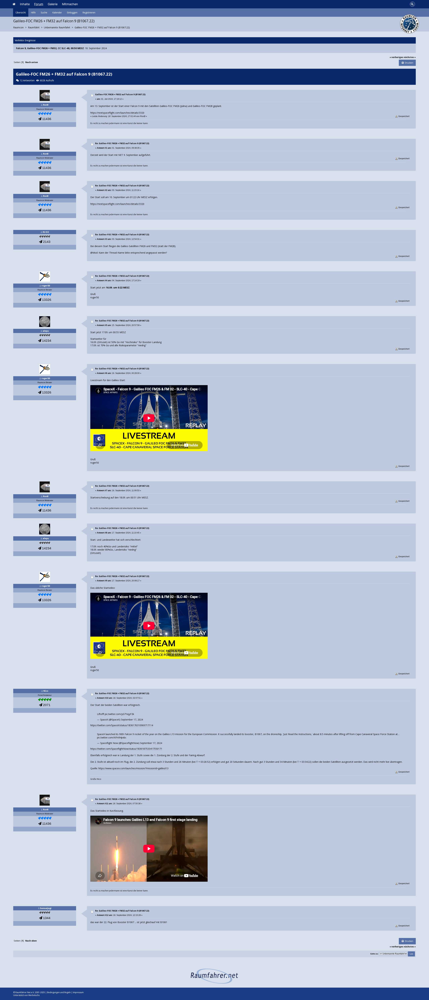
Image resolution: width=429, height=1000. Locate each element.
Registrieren (88, 12)
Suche (44, 12)
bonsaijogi (45, 908)
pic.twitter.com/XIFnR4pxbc (111, 737)
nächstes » (410, 57)
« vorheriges (396, 57)
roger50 (46, 285)
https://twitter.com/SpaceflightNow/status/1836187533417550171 (126, 748)
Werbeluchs (34, 995)
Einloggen (72, 12)
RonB (45, 104)
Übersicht (21, 12)
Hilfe (33, 12)
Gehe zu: (374, 954)
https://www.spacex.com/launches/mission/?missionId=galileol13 (133, 768)
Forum (38, 4)
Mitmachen (70, 4)
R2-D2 (46, 232)
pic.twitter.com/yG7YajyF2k (119, 714)
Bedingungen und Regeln (59, 992)
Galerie (52, 4)
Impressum (78, 992)
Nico (45, 690)
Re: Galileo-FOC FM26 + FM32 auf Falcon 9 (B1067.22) (122, 143)
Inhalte (25, 4)
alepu (46, 330)
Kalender (57, 12)
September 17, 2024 (132, 719)
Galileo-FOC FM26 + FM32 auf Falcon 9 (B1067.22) (120, 94)
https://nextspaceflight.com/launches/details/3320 (117, 112)
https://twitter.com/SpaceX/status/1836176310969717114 (121, 725)
